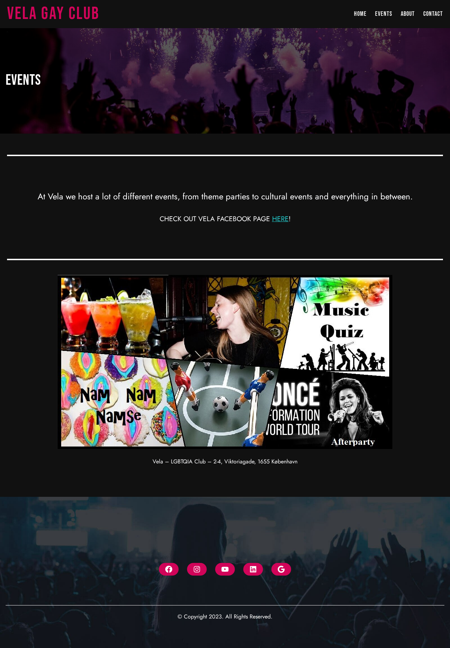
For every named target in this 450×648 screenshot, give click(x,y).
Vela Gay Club (53, 13)
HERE (280, 219)
